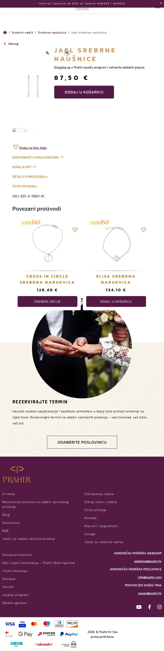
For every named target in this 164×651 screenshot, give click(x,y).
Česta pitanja (23, 186)
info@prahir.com (150, 577)
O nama (8, 493)
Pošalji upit (21, 167)
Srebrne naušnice (52, 32)
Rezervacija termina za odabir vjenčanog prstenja (35, 504)
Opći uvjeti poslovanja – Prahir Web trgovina (38, 562)
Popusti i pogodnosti (101, 525)
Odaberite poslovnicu (82, 442)
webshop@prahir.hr (148, 561)
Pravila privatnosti (17, 554)
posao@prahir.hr (150, 593)
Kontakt (90, 517)
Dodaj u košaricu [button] (116, 301)
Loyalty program (15, 594)
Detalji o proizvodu (28, 176)
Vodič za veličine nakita (103, 541)
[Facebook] (149, 607)
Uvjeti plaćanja (14, 570)
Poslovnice (11, 522)
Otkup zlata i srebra (100, 501)
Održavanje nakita (99, 493)
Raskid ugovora (14, 602)
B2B (5, 530)
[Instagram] (159, 607)
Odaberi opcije (47, 301)
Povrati (8, 586)
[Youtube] (139, 607)
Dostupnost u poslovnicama (35, 157)
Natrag (13, 43)
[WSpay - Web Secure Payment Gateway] (69, 643)
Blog (6, 514)
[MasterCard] (34, 623)
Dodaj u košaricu (84, 92)
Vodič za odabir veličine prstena (28, 538)
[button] (29, 146)
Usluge (90, 533)
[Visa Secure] (22, 623)
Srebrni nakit (22, 32)
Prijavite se (62, 67)
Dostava (8, 578)
